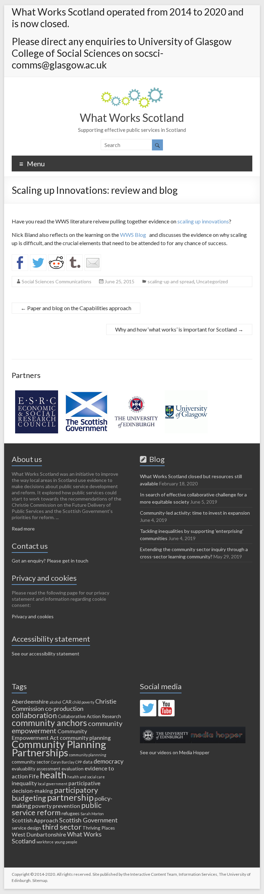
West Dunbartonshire (39, 834)
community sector (31, 762)
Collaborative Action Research (89, 716)
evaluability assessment (36, 768)
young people (66, 842)
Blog (155, 459)
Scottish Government (88, 820)
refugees (70, 813)
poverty (42, 805)
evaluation (73, 768)
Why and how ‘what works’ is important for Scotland (179, 329)
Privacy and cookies (33, 616)
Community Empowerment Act (49, 734)
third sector (61, 826)
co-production (64, 708)
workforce (45, 842)
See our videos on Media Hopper (174, 752)
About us (27, 459)
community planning (85, 737)
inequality (24, 783)
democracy (108, 761)
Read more (23, 529)
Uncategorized (212, 281)
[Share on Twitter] (38, 262)
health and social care (86, 777)
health (53, 774)
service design (26, 828)
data (87, 762)
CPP (78, 762)
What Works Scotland (132, 117)
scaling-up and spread (170, 281)
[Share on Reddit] (56, 262)
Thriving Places (98, 828)
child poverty (83, 702)
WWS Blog (134, 234)
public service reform (56, 808)
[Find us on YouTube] (166, 708)
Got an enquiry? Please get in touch (50, 561)
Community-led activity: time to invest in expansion (195, 513)
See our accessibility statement (45, 653)
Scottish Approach (35, 820)
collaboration (34, 715)
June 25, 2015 (119, 281)
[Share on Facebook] (20, 262)
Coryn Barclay (62, 762)
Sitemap (39, 880)
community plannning (87, 755)
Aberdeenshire (30, 701)
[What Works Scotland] (132, 90)
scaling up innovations (203, 221)
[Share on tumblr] (74, 262)
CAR (67, 702)
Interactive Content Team (153, 874)
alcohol (55, 702)
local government (52, 783)
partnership (70, 797)
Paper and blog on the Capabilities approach (76, 308)
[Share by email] (93, 262)
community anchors (49, 722)
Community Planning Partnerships (59, 748)
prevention (66, 805)
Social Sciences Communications (56, 281)
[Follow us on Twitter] (148, 708)
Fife (34, 776)
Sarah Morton (92, 813)
